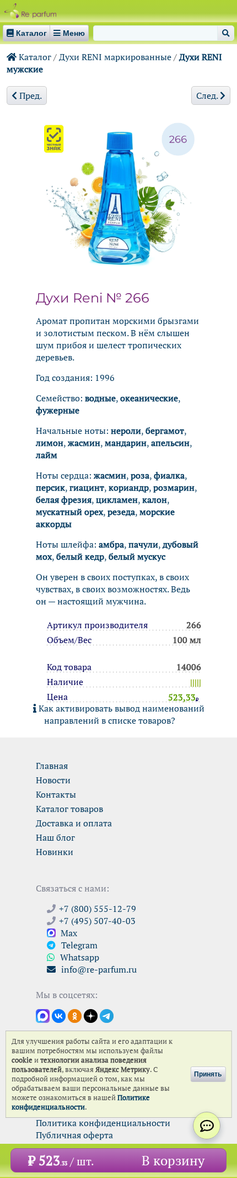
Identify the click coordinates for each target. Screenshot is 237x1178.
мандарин (126, 443)
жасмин (84, 443)
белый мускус (137, 556)
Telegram (78, 945)
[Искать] (225, 33)
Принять (208, 1074)
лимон (49, 443)
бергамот (165, 430)
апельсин (170, 443)
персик (50, 487)
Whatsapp (78, 957)
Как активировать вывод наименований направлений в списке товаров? (120, 714)
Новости (53, 780)
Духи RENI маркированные (115, 57)
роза (140, 475)
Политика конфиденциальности (103, 1123)
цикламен (117, 500)
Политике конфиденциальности (81, 1102)
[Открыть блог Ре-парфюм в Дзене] (91, 1015)
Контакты (56, 794)
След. (208, 95)
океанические (149, 398)
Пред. (29, 95)
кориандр (129, 487)
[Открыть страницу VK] (59, 1015)
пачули (143, 544)
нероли (126, 430)
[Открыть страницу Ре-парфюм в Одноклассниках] (75, 1015)
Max (67, 933)
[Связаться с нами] (206, 1125)
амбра (111, 544)
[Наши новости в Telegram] (107, 1015)
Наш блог (55, 837)
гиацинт (86, 487)
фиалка (169, 475)
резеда (121, 512)
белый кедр (80, 556)
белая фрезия (63, 500)
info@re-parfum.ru (98, 969)
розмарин (174, 487)
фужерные (57, 410)
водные (100, 398)
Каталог (34, 57)
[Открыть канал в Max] (43, 1015)
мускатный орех (69, 512)
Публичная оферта (74, 1135)
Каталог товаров (69, 809)
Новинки (54, 852)
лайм (46, 455)
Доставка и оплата (74, 823)
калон (154, 500)
